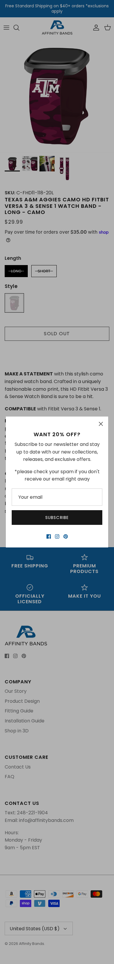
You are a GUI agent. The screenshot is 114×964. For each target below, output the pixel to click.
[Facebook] (48, 536)
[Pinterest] (65, 536)
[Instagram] (57, 536)
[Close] (100, 423)
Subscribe (57, 517)
